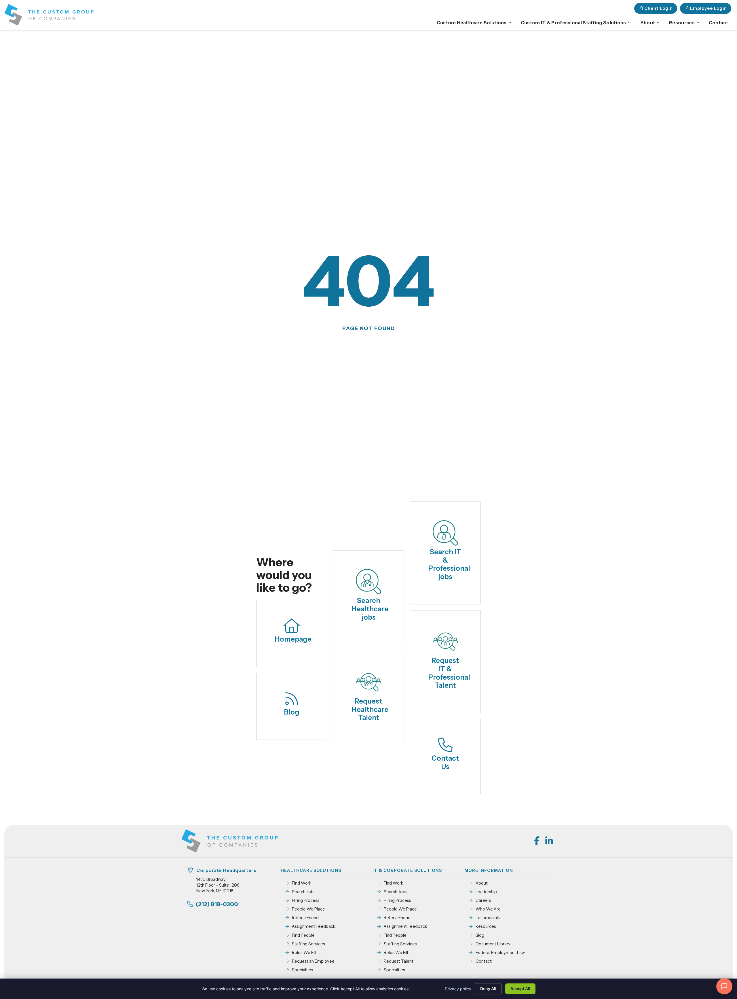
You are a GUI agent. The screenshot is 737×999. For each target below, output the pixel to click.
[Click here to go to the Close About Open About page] (658, 22)
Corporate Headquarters (226, 870)
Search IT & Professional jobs (449, 564)
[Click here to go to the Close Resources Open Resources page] (698, 22)
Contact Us (445, 762)
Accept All (520, 988)
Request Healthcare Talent (370, 709)
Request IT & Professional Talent (449, 672)
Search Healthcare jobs (370, 608)
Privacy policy (458, 988)
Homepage (293, 639)
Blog (291, 712)
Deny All (488, 988)
